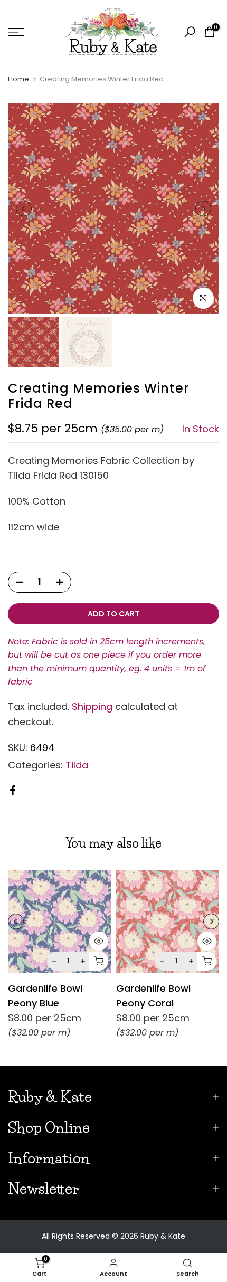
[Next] (203, 208)
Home (18, 79)
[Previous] (24, 208)
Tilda (76, 765)
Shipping (92, 706)
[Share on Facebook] (12, 790)
